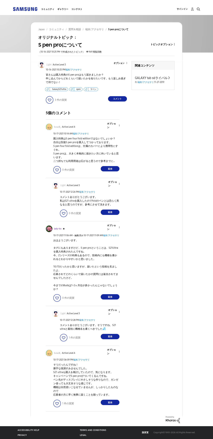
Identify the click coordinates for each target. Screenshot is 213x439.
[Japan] (25, 8)
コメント (117, 98)
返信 (110, 168)
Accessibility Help (28, 430)
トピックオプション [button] (161, 44)
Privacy (22, 435)
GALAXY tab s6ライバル (151, 78)
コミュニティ (47, 9)
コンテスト (76, 9)
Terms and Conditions (93, 430)
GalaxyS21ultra (59, 89)
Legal (83, 435)
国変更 (145, 432)
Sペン (93, 89)
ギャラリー (62, 9)
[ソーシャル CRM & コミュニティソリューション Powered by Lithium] (173, 419)
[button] (121, 63)
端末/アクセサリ (73, 69)
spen (78, 89)
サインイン (182, 9)
